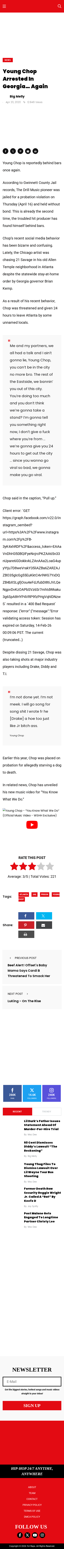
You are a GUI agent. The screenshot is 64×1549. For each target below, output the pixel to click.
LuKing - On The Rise (24, 1001)
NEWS (8, 60)
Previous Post (26, 958)
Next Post (15, 994)
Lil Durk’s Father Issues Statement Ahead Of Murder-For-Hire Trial (42, 1125)
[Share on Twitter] (13, 151)
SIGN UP (32, 1405)
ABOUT (32, 1487)
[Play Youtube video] (32, 825)
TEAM (32, 1493)
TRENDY (46, 1111)
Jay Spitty (33, 1206)
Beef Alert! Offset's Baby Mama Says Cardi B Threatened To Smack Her (29, 970)
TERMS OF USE (32, 1510)
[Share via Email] (28, 151)
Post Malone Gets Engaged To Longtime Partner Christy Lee (41, 1217)
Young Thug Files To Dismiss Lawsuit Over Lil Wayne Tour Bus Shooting (41, 1170)
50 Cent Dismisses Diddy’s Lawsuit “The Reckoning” (40, 1147)
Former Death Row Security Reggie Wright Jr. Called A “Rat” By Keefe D (42, 1195)
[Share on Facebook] (5, 151)
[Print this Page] (35, 151)
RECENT (17, 1111)
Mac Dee (32, 1134)
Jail (34, 894)
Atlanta (24, 894)
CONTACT (32, 1499)
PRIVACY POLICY (32, 1504)
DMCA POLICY (32, 1516)
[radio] (14, 867)
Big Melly (32, 1156)
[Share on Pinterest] (20, 151)
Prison (44, 894)
